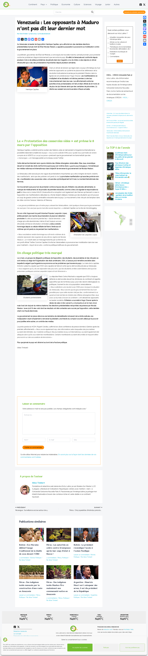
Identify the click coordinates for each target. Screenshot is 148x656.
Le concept (17, 634)
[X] (144, 4)
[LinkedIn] (145, 25)
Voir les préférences (132, 647)
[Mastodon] (145, 29)
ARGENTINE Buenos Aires (124, 617)
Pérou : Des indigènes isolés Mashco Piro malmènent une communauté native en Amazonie (57, 588)
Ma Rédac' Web (128, 629)
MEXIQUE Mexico (24, 617)
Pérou (60, 557)
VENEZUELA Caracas (74, 617)
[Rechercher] (92, 12)
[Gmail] (145, 36)
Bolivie (32, 557)
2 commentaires (51, 598)
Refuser (106, 647)
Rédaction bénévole (20, 631)
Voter (120, 61)
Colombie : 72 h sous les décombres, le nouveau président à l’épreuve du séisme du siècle (120, 115)
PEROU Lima (49, 617)
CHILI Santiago (99, 617)
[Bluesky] (145, 33)
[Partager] (145, 44)
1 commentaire (24, 557)
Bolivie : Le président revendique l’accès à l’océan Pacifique (83, 548)
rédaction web (108, 629)
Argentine (94, 595)
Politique (38, 557)
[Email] (145, 40)
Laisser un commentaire (81, 554)
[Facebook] (140, 4)
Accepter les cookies (79, 647)
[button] (46, 4)
